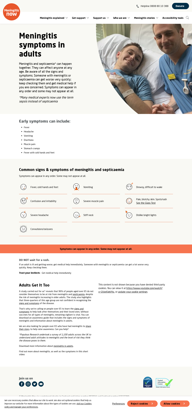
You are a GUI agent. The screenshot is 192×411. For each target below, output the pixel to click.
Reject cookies (139, 403)
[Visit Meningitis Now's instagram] (28, 384)
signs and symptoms (29, 303)
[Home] (11, 11)
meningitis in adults (63, 346)
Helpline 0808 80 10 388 (154, 6)
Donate (180, 6)
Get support (79, 17)
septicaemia (79, 294)
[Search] (187, 18)
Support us (99, 17)
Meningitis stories (144, 17)
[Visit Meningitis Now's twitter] (34, 384)
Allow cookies (172, 403)
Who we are (119, 17)
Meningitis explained (52, 17)
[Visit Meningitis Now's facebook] (21, 384)
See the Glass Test (146, 202)
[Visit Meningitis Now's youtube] (41, 384)
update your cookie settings (132, 291)
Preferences (118, 403)
